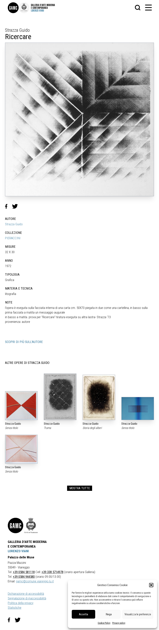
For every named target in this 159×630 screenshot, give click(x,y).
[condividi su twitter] (16, 206)
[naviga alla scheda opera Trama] (60, 397)
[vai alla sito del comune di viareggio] (31, 525)
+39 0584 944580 (24, 577)
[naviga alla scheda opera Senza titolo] (21, 405)
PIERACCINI (13, 238)
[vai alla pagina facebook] (11, 620)
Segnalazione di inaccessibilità (27, 598)
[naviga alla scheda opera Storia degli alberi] (99, 397)
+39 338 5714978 (52, 572)
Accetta (83, 614)
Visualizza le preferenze (137, 614)
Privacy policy (118, 623)
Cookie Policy (104, 623)
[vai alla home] (15, 525)
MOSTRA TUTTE (79, 488)
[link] (13, 7)
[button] (151, 585)
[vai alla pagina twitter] (19, 620)
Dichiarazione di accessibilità (26, 594)
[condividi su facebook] (8, 206)
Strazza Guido (14, 224)
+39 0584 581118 (24, 572)
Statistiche (14, 607)
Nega (109, 614)
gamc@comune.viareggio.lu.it (35, 581)
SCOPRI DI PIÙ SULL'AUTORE (24, 342)
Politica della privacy (20, 603)
